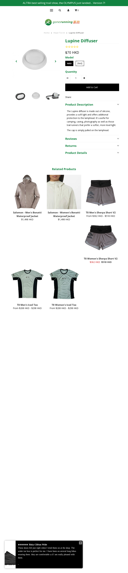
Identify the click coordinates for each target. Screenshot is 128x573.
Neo (69, 63)
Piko (79, 63)
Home (47, 33)
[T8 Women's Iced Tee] (64, 284)
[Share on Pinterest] (86, 97)
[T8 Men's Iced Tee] (27, 284)
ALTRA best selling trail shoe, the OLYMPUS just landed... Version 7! (64, 3)
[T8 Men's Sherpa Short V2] (101, 192)
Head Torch (59, 33)
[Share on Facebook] (75, 97)
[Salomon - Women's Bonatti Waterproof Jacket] (64, 192)
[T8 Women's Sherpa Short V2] (101, 238)
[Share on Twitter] (80, 97)
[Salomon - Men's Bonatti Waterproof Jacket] (27, 192)
